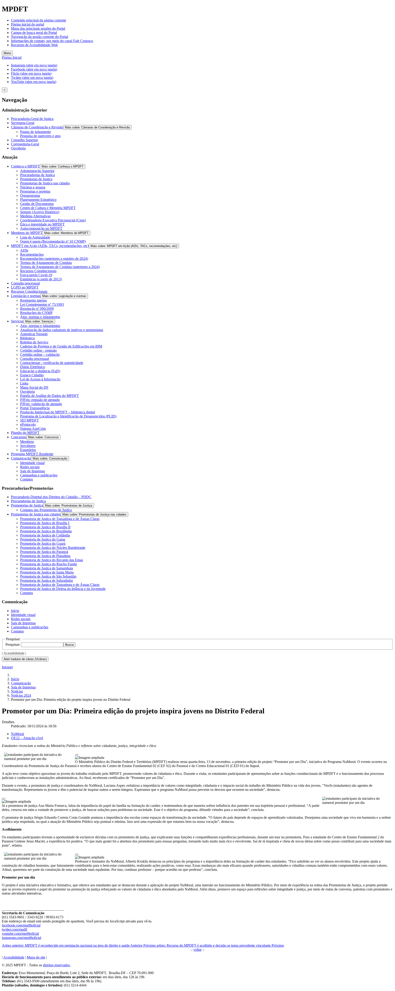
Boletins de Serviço (34, 342)
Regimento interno (33, 300)
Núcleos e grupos (32, 187)
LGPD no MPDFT (25, 287)
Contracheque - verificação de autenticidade (51, 363)
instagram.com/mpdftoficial (21, 938)
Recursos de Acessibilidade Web (34, 45)
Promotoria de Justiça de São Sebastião (48, 576)
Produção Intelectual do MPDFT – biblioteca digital (57, 412)
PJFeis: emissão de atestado (40, 400)
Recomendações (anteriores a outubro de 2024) (54, 258)
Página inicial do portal (27, 24)
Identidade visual (32, 463)
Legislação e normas (25, 296)
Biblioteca (27, 338)
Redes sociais (30, 467)
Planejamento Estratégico (38, 200)
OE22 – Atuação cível (27, 738)
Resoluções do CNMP (36, 313)
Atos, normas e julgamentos (40, 317)
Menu (7, 53)
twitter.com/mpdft (14, 929)
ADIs (24, 250)
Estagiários (28, 450)
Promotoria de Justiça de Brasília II (45, 527)
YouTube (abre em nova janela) (33, 82)
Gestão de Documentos (37, 204)
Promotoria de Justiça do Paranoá (44, 552)
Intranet (7, 667)
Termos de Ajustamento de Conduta (46, 263)
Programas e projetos (35, 191)
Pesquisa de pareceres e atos (40, 136)
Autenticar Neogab (34, 334)
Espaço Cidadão (32, 375)
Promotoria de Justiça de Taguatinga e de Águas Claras (59, 519)
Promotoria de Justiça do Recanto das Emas (51, 560)
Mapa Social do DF (34, 387)
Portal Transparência (35, 408)
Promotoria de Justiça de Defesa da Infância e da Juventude (63, 589)
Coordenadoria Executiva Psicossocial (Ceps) (53, 220)
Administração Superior (37, 171)
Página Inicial (11, 57)
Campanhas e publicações (38, 475)
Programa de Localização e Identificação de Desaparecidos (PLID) (68, 416)
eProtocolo (28, 424)
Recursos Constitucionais (38, 271)
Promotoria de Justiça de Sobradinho (46, 580)
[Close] (77, 754)
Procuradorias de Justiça (37, 175)
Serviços (17, 321)
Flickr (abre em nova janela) (31, 73)
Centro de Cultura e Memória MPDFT (48, 208)
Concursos (18, 437)
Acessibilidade (13, 653)
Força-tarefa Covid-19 (36, 275)
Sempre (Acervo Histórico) (39, 212)
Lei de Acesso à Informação (40, 379)
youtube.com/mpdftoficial (20, 933)
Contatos (26, 479)
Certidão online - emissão (38, 350)
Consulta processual (25, 283)
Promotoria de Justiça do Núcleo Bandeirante (52, 548)
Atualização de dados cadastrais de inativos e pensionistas (61, 330)
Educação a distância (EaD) (40, 371)
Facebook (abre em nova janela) (34, 69)
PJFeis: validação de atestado (41, 404)
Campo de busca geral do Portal (34, 33)
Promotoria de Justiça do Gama (42, 539)
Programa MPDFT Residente (32, 454)
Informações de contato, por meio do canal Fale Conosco (52, 41)
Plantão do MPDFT (25, 433)
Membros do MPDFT (27, 233)
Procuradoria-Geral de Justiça (32, 119)
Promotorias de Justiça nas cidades (45, 183)
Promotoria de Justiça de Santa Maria (47, 572)
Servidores (27, 446)
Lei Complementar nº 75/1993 (42, 304)
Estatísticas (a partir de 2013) (41, 279)
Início (15, 611)
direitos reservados (56, 965)
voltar (197, 949)
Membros (27, 442)
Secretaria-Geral (22, 123)
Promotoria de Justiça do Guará (42, 543)
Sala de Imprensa (32, 471)
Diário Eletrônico (32, 367)
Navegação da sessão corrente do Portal (39, 37)
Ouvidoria (18, 148)
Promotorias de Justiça (36, 179)
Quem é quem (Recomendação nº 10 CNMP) (53, 241)
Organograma (30, 195)
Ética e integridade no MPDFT (42, 224)
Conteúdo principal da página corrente (38, 20)
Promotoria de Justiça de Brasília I (44, 523)
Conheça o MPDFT (25, 166)
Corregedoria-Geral (25, 144)
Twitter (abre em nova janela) (32, 78)
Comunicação (21, 458)
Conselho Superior (24, 140)
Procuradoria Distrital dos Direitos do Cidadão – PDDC (51, 497)
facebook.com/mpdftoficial (21, 925)
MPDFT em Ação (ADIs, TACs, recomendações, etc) (50, 246)
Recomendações (32, 254)
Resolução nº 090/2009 (37, 309)
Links (24, 383)
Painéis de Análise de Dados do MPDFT (49, 396)
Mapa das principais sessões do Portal (38, 28)
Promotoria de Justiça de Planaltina (45, 556)
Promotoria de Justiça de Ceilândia (45, 535)
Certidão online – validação (40, 354)
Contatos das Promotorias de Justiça (46, 510)
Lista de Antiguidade (35, 237)
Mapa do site (36, 957)
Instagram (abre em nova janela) (34, 65)
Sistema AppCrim (33, 428)
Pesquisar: (13, 644)
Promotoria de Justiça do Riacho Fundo (48, 564)
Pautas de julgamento (35, 132)
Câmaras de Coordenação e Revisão (37, 127)
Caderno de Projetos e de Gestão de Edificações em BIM (61, 346)
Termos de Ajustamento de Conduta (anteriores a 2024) (60, 267)
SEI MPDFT (29, 420)
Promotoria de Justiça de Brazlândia (46, 531)
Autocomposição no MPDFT (41, 228)
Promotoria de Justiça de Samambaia (46, 568)
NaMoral (17, 734)
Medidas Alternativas (35, 216)
